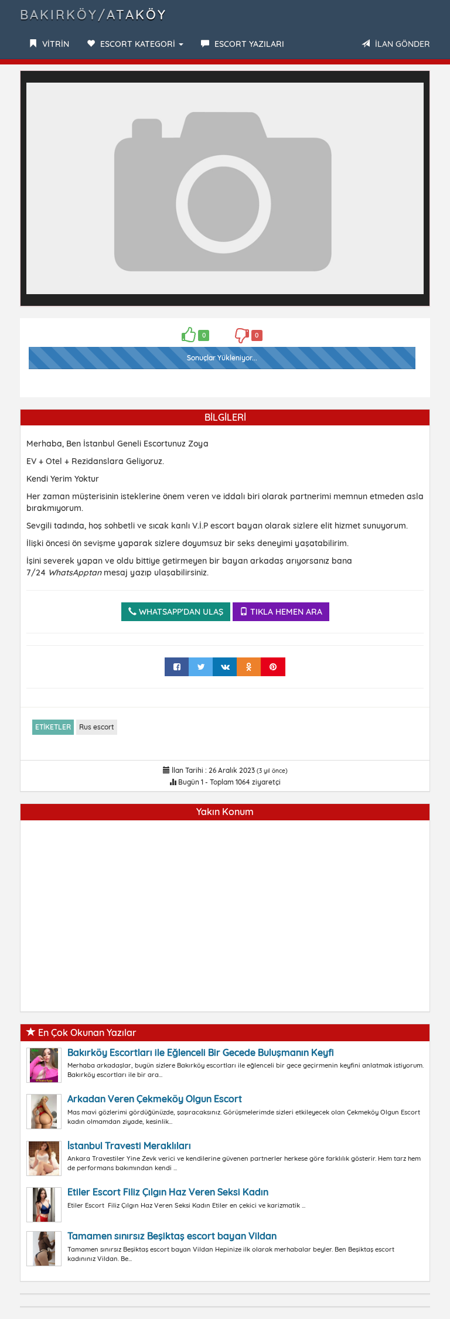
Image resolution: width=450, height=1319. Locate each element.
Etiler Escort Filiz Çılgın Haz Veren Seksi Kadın (167, 1192)
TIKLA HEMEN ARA (285, 611)
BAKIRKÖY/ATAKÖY (93, 14)
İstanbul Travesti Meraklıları (129, 1145)
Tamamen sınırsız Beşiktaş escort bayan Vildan (172, 1236)
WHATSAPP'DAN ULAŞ (180, 611)
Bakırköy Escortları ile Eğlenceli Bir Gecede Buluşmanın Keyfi (200, 1052)
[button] (413, 87)
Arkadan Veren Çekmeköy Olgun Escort (154, 1099)
